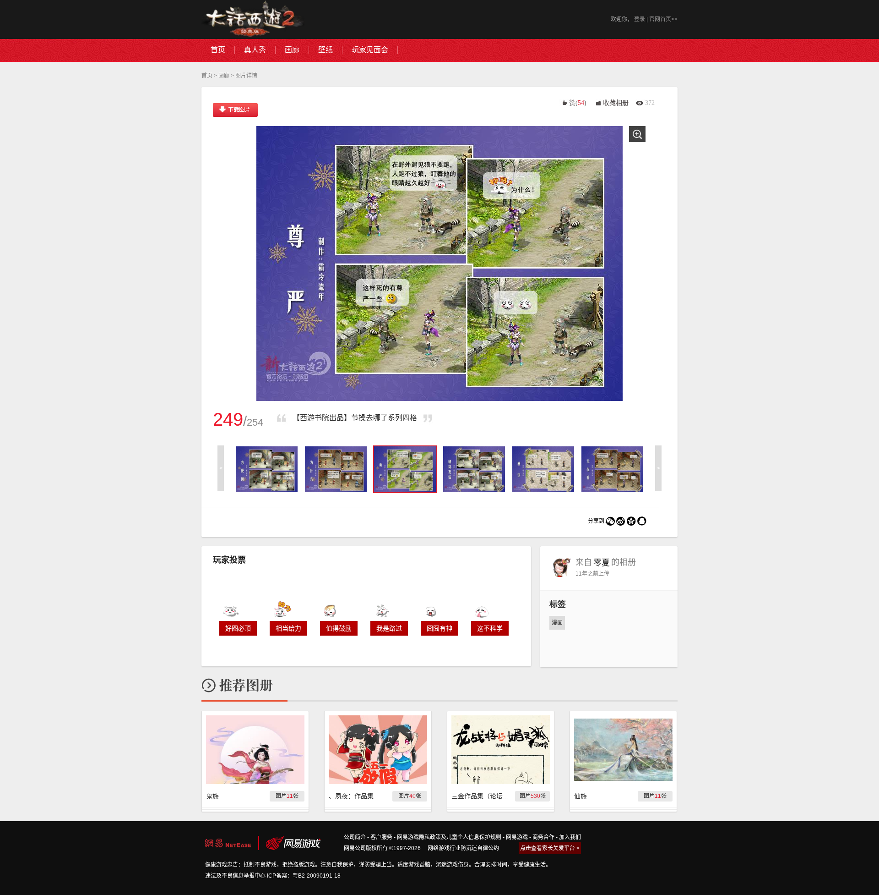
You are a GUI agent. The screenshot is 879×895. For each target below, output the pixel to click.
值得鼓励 (339, 628)
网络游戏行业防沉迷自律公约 (463, 848)
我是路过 (389, 628)
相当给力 (288, 628)
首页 (206, 75)
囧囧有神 (439, 628)
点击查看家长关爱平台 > (550, 848)
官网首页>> (663, 19)
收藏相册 (616, 102)
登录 (639, 19)
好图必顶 (238, 628)
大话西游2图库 (252, 19)
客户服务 (381, 837)
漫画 (557, 623)
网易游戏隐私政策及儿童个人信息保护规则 (449, 837)
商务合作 (543, 837)
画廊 (223, 75)
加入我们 (570, 837)
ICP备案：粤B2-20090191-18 (304, 876)
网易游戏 (517, 837)
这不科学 (490, 628)
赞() (577, 102)
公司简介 (355, 837)
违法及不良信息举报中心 (235, 876)
